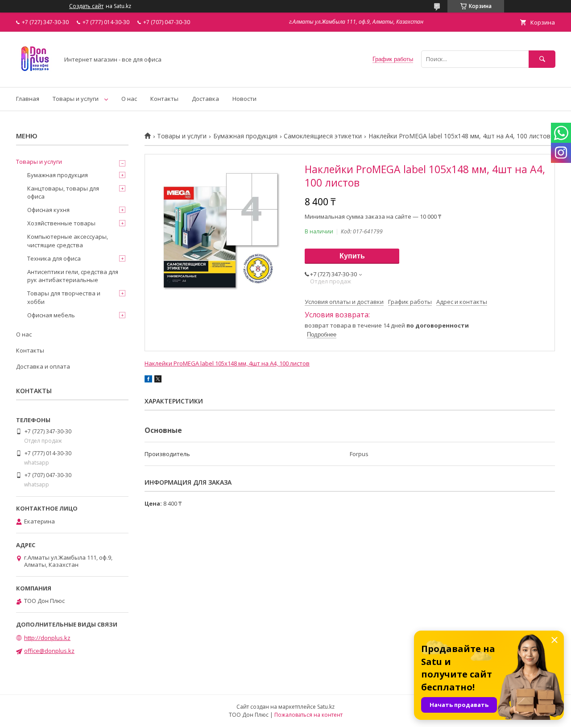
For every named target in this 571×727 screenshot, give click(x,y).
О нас (129, 99)
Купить (352, 256)
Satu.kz (326, 706)
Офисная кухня (48, 210)
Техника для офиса (54, 258)
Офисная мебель (51, 315)
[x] (157, 380)
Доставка (205, 99)
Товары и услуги (76, 99)
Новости (244, 99)
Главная (27, 99)
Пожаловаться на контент (308, 715)
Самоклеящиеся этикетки (323, 136)
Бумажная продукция (245, 136)
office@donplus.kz (49, 650)
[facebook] (148, 380)
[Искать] (542, 59)
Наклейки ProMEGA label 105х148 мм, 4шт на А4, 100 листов (227, 363)
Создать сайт (86, 6)
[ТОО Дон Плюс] (35, 75)
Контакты (164, 99)
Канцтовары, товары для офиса (63, 192)
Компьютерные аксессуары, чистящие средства (67, 241)
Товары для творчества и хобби (63, 297)
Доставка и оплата (43, 366)
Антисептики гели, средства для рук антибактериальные (72, 276)
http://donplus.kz (47, 637)
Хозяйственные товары (61, 223)
